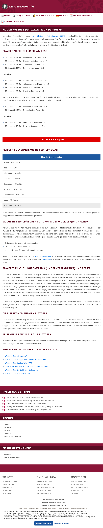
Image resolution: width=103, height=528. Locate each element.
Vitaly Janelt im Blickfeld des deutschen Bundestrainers (26, 404)
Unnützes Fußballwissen (12, 436)
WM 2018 (7, 433)
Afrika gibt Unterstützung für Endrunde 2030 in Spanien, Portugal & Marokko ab (34, 407)
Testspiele (74, 493)
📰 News (5, 15)
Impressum (8, 454)
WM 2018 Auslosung (43, 256)
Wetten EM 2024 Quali (44, 490)
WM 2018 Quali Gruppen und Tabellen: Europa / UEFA (25, 360)
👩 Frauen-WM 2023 (43, 15)
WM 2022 (7, 424)
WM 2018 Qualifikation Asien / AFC (18, 363)
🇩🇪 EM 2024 (62, 15)
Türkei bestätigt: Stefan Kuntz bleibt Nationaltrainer (25, 398)
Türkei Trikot (7, 493)
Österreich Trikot (8, 487)
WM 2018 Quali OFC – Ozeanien (17, 374)
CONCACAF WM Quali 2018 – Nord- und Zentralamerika (26, 367)
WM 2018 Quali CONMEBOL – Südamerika (21, 370)
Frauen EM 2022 (9, 427)
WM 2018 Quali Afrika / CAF (16, 356)
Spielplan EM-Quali (43, 484)
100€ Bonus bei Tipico (51, 140)
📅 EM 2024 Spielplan (81, 15)
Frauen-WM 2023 (77, 484)
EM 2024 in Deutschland (79, 487)
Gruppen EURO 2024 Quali (46, 487)
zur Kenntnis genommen (44, 523)
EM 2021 (7, 430)
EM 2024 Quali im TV (44, 493)
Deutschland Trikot (9, 484)
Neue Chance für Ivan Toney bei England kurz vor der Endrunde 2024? (31, 401)
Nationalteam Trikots (10, 481)
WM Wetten (46, 259)
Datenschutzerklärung (11, 457)
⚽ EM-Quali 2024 (22, 15)
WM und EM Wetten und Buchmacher (18, 6)
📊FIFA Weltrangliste (12, 21)
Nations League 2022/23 (79, 481)
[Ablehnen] (100, 518)
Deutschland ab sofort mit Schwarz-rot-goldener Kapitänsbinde (29, 410)
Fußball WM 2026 (77, 490)
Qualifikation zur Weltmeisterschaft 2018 (49, 36)
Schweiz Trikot (7, 490)
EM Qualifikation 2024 (44, 481)
